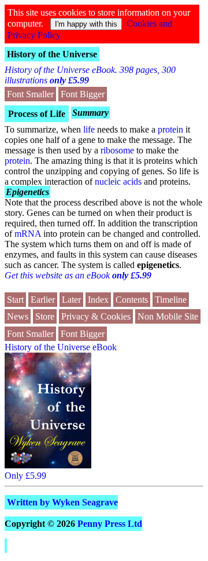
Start (15, 300)
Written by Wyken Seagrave (62, 502)
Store (44, 316)
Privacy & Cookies (96, 316)
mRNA (27, 234)
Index (98, 300)
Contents (132, 300)
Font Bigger (83, 94)
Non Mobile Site (168, 316)
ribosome (117, 150)
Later (71, 300)
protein (170, 129)
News (17, 316)
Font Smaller (30, 94)
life (89, 129)
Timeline (171, 300)
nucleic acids (118, 181)
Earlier (43, 300)
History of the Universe (52, 54)
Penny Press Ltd (109, 524)
